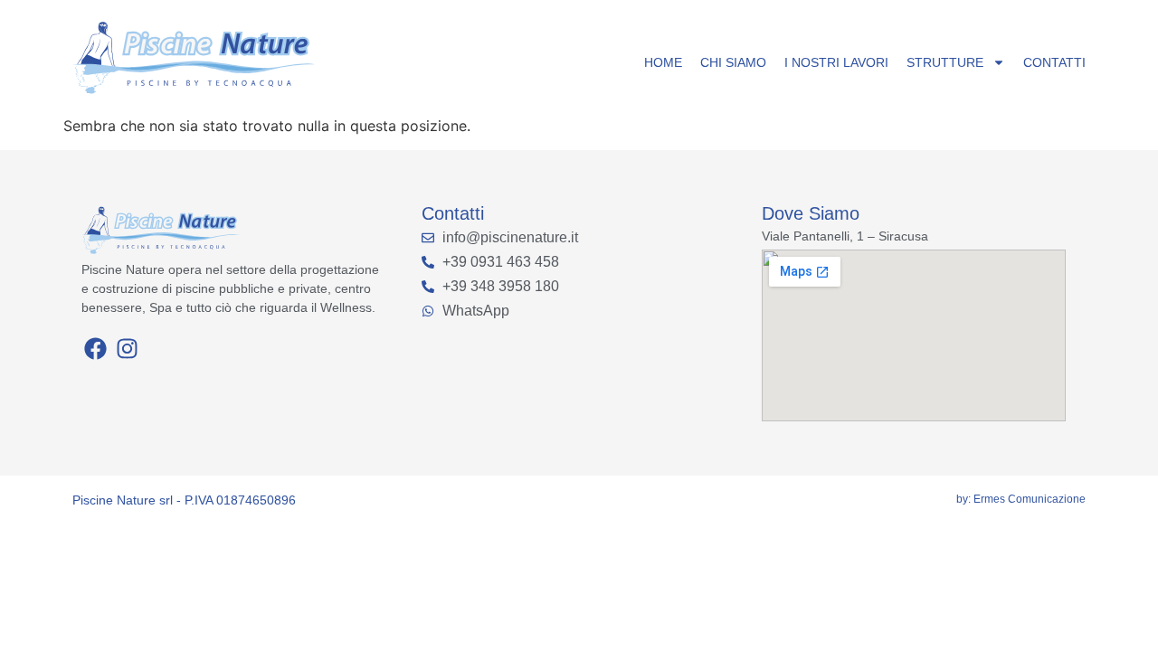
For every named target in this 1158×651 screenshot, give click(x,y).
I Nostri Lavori (836, 62)
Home (663, 62)
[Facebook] (95, 348)
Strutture (944, 62)
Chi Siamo (733, 62)
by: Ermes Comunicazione (1021, 499)
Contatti (1054, 62)
